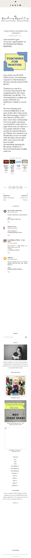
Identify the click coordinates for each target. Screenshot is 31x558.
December (14, 466)
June (14, 478)
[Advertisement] (15, 314)
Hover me (25, 499)
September (14, 471)
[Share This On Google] (21, 187)
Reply (9, 235)
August (14, 473)
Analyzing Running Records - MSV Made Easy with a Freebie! (15, 423)
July (14, 475)
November (14, 468)
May (14, 480)
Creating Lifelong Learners (15, 232)
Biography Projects (15, 397)
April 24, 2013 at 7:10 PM (12, 212)
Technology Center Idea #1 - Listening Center (15, 450)
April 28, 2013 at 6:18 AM (12, 259)
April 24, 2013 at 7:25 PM (12, 228)
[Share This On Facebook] (10, 187)
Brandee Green (12, 226)
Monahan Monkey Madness (15, 269)
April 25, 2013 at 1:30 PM (12, 243)
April (14, 483)
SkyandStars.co (15, 556)
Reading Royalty (16, 554)
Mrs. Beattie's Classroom (15, 210)
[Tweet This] (13, 187)
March (14, 485)
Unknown (10, 257)
